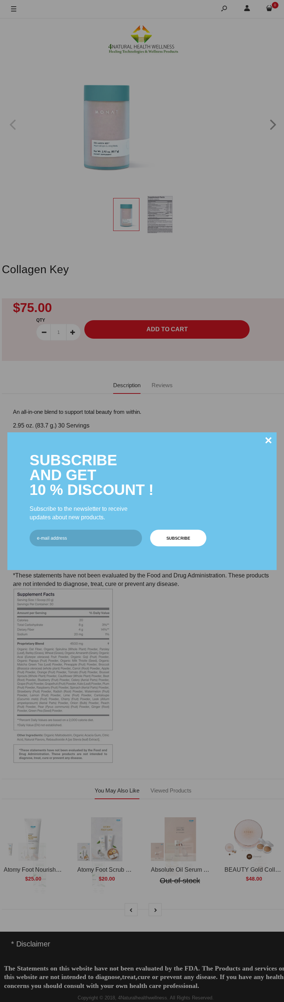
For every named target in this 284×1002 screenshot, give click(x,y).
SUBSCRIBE (178, 538)
